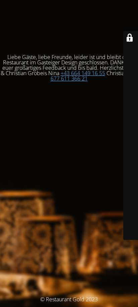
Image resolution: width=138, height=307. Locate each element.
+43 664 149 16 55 (83, 73)
